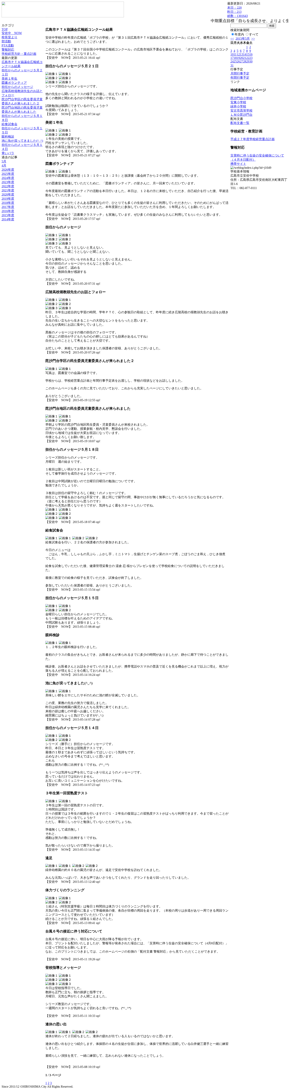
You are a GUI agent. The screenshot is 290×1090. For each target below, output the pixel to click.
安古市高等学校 (241, 110)
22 (247, 58)
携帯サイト (238, 163)
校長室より (9, 37)
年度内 (239, 34)
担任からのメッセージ (17, 87)
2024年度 (8, 178)
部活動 (6, 41)
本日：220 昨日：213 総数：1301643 (237, 12)
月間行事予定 (239, 73)
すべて (253, 34)
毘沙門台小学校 (241, 98)
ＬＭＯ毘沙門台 (241, 114)
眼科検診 (8, 136)
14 (244, 54)
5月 (4, 161)
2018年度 (8, 202)
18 (235, 58)
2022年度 (8, 186)
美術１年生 (9, 78)
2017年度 (8, 207)
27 (241, 61)
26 (238, 61)
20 (241, 58)
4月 (4, 165)
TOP (5, 29)
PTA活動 (8, 45)
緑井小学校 (238, 106)
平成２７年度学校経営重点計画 (252, 139)
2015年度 (8, 215)
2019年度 (8, 198)
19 (238, 58)
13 (241, 54)
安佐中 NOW (12, 33)
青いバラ (8, 153)
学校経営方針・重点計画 (19, 53)
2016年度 (8, 211)
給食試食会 (9, 124)
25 (235, 61)
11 (235, 54)
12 (238, 54)
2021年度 (8, 190)
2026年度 (8, 169)
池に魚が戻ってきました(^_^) (22, 140)
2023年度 (8, 182)
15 (247, 54)
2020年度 (8, 194)
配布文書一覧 (239, 123)
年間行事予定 (239, 77)
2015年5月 (243, 38)
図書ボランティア (14, 82)
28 (244, 61)
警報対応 (8, 49)
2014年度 (8, 219)
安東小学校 (238, 102)
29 (247, 61)
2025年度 (8, 173)
